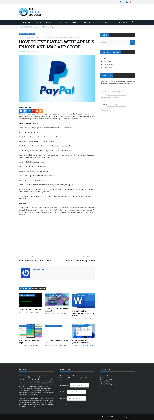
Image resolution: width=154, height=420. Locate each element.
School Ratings (120, 22)
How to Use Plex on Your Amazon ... (36, 260)
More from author (38, 288)
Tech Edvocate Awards (68, 22)
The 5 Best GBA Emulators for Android (56, 310)
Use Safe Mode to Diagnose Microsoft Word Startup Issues (83, 313)
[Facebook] (21, 111)
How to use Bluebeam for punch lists (47, 27)
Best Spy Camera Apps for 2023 (56, 341)
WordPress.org (108, 67)
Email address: (105, 91)
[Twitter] (25, 111)
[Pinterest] (33, 111)
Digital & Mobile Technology (27, 34)
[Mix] (41, 111)
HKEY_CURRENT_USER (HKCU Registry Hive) (82, 341)
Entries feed (107, 61)
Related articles (25, 288)
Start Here (25, 22)
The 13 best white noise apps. (29, 341)
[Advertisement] (57, 232)
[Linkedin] (29, 111)
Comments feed (109, 64)
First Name (103, 98)
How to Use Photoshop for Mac (80, 260)
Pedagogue (104, 22)
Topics (38, 22)
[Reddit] (37, 111)
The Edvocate (88, 22)
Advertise (50, 22)
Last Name (103, 104)
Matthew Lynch (24, 51)
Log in (105, 58)
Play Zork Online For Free (30, 310)
